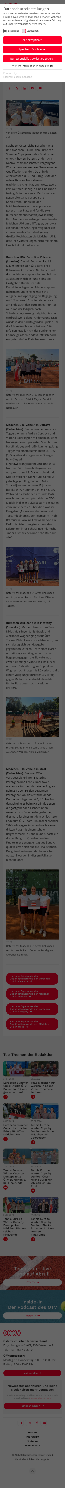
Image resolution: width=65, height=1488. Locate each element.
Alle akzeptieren (32, 40)
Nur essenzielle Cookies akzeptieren (32, 58)
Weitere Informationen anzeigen (31, 65)
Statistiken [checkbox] (33, 30)
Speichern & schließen (32, 49)
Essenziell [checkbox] (14, 30)
